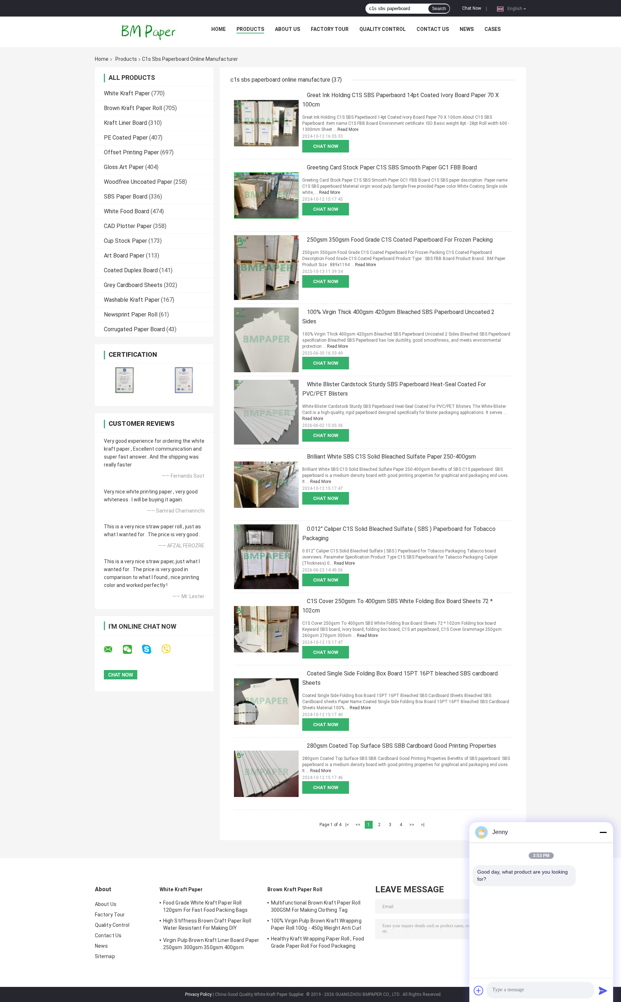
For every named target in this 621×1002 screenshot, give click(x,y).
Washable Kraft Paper (132, 299)
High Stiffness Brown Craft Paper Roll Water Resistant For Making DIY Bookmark (207, 925)
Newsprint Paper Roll (130, 314)
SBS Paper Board (125, 196)
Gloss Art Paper (124, 167)
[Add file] (479, 990)
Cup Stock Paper (125, 240)
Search (439, 8)
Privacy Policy (198, 994)
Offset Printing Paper (131, 152)
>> (411, 824)
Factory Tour (330, 29)
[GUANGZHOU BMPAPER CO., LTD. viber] (170, 649)
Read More (347, 129)
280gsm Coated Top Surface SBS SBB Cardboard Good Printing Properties (401, 745)
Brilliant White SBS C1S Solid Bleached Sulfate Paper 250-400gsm (391, 456)
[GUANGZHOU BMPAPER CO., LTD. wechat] (132, 649)
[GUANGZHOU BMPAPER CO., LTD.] (149, 31)
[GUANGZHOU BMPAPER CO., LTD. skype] (151, 649)
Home (218, 29)
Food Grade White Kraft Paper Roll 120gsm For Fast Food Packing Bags (205, 906)
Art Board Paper (124, 255)
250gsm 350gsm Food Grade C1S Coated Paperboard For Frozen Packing (400, 239)
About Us (287, 29)
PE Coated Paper (126, 137)
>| (422, 824)
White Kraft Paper (127, 93)
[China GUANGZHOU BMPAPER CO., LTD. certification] (124, 380)
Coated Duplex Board (131, 270)
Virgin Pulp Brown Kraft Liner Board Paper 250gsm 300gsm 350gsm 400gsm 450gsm (211, 944)
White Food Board (126, 211)
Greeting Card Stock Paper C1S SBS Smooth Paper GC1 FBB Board (392, 167)
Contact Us (433, 29)
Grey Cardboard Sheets (133, 285)
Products (250, 29)
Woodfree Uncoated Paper (138, 181)
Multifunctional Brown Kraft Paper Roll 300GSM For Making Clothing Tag (315, 906)
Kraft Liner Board (125, 122)
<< (357, 824)
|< (347, 824)
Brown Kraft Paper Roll (133, 108)
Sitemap (105, 956)
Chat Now (471, 8)
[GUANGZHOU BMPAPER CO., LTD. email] (113, 649)
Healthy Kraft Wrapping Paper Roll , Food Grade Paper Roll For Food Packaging (317, 942)
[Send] (603, 990)
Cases (492, 29)
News (467, 29)
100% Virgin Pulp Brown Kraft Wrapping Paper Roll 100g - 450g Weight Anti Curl (316, 924)
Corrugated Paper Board (134, 329)
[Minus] (603, 832)
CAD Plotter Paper (128, 226)
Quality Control (382, 29)
